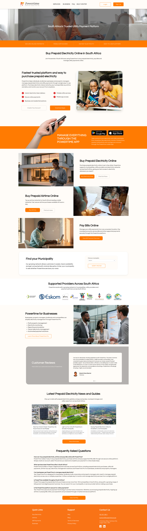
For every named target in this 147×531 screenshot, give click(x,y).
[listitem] (30, 296)
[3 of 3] (96, 381)
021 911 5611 (104, 514)
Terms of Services (73, 520)
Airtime (34, 517)
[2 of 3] (95, 381)
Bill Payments (36, 520)
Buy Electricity (36, 514)
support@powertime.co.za (107, 517)
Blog (69, 517)
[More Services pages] (60, 4)
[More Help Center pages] (87, 4)
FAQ (69, 514)
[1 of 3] (94, 381)
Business (35, 523)
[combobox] (102, 260)
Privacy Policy (72, 523)
